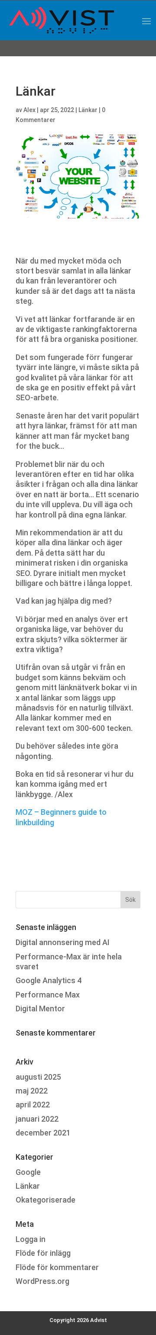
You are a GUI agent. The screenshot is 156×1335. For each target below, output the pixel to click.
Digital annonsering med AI (63, 942)
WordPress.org (42, 1281)
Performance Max (48, 994)
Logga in (31, 1239)
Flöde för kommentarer (57, 1267)
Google (28, 1172)
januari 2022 (37, 1118)
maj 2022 (32, 1090)
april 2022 (33, 1104)
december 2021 (43, 1132)
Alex (29, 109)
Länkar (88, 109)
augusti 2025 (38, 1076)
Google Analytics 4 (48, 980)
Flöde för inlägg (43, 1253)
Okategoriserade (45, 1199)
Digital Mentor (40, 1008)
